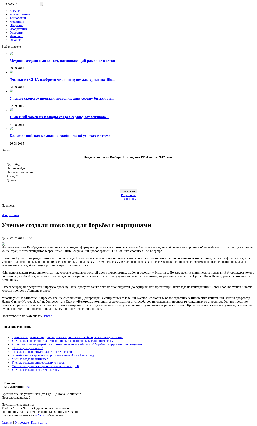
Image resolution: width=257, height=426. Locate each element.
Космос (15, 10)
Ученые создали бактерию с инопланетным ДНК (45, 366)
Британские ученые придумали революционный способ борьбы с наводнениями (67, 337)
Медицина (17, 21)
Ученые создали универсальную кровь (38, 362)
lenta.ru (48, 316)
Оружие (15, 39)
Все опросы (128, 198)
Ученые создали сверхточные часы (36, 369)
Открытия (16, 32)
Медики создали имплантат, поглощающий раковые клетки (62, 61)
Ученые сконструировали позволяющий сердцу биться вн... (62, 98)
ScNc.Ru (40, 415)
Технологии (18, 18)
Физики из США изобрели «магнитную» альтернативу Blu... (62, 79)
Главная (7, 422)
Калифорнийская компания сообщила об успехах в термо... (61, 136)
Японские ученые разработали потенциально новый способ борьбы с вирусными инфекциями (77, 344)
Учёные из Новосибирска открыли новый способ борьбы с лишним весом (63, 340)
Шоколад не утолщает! (27, 348)
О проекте (22, 422)
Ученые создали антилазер (30, 359)
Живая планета (20, 14)
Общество (16, 25)
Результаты (128, 195)
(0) (27, 386)
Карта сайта (39, 422)
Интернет (16, 36)
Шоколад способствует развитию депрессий (42, 351)
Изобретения (18, 29)
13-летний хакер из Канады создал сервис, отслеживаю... (59, 117)
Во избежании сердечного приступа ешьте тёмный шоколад (53, 355)
